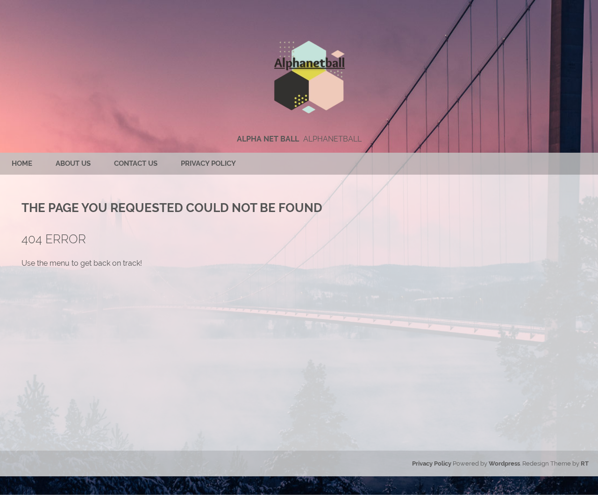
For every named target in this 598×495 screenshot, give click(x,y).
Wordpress (504, 463)
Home (22, 163)
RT (585, 463)
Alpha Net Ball (268, 138)
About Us (73, 163)
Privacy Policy (208, 163)
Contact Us (135, 163)
